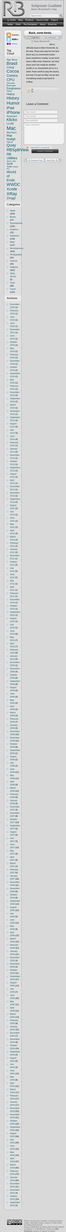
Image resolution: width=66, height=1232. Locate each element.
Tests (12, 283)
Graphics (14, 229)
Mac (11, 128)
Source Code (42, 20)
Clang (10, 67)
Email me (52, 24)
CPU (11, 80)
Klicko (12, 119)
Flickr (18, 24)
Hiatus (11, 94)
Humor (13, 103)
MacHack (12, 132)
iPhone (13, 112)
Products (29, 20)
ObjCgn (10, 142)
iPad (10, 108)
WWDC (13, 184)
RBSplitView (18, 150)
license (51, 1221)
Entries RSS (15, 35)
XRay (12, 193)
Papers (54, 20)
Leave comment (45, 151)
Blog (20, 20)
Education (11, 83)
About (42, 24)
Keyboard (12, 116)
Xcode (12, 189)
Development (16, 223)
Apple (12, 210)
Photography (16, 254)
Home (13, 20)
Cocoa (13, 71)
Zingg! (11, 198)
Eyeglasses (14, 88)
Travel (13, 289)
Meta (12, 242)
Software (14, 267)
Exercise (11, 85)
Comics (12, 75)
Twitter (10, 24)
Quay (11, 145)
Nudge (11, 139)
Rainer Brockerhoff (41, 41)
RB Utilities (12, 156)
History (13, 98)
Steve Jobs (11, 161)
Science (13, 261)
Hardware (14, 236)
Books (13, 217)
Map (9, 135)
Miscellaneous (16, 248)
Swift (10, 163)
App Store (12, 59)
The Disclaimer (30, 24)
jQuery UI (38, 1231)
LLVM (10, 123)
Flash (9, 91)
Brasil (12, 63)
